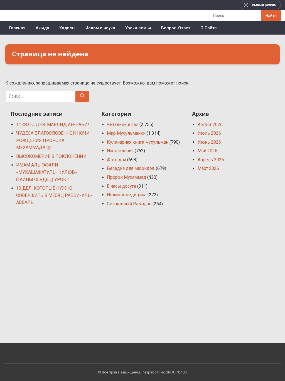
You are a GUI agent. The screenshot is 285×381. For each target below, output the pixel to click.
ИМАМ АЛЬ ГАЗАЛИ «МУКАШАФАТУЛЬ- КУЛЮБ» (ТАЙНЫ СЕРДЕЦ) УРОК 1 (46, 172)
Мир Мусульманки (126, 133)
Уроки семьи (138, 27)
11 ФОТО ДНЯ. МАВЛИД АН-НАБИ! (52, 124)
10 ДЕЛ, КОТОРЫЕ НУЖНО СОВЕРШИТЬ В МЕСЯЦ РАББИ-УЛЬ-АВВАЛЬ (54, 195)
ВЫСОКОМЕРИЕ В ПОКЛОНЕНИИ (51, 156)
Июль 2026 (209, 133)
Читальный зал (122, 124)
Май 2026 (207, 150)
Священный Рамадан (129, 203)
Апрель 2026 (211, 159)
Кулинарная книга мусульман (137, 142)
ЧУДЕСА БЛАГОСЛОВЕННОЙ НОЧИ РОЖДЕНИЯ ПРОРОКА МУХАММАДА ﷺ (53, 140)
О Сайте (208, 27)
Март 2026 (208, 168)
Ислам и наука (100, 27)
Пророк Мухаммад (126, 177)
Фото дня (116, 159)
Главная (17, 27)
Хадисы (67, 27)
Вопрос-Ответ (175, 27)
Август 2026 (210, 124)
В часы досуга (121, 186)
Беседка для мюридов (131, 168)
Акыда (42, 27)
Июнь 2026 (209, 142)
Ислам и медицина (126, 194)
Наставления (120, 150)
